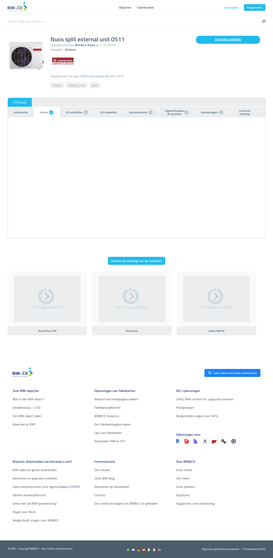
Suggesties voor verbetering (195, 503)
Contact (99, 495)
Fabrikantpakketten (107, 407)
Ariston (70, 49)
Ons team (182, 478)
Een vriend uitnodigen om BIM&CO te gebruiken (126, 503)
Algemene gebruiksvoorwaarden (220, 549)
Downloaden (228, 40)
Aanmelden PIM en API (109, 441)
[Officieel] (20, 102)
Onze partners (185, 486)
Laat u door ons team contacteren (235, 373)
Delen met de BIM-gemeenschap (35, 503)
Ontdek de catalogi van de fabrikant (136, 260)
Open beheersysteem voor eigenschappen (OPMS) (46, 486)
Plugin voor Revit (24, 511)
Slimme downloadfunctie (29, 495)
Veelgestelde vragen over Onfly (197, 416)
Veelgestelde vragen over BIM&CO (36, 520)
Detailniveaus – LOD (26, 407)
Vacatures (183, 495)
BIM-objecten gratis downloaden (35, 469)
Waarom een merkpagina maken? (116, 399)
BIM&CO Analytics (106, 416)
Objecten (125, 7)
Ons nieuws (102, 469)
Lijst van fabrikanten (108, 432)
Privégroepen (185, 407)
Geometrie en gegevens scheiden (35, 478)
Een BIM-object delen (27, 416)
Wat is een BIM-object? (29, 399)
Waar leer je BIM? (24, 424)
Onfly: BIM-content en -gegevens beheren (204, 399)
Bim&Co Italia (85, 45)
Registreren (254, 7)
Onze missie (184, 469)
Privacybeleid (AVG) (254, 549)
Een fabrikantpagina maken (112, 424)
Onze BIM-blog (104, 478)
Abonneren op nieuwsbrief (111, 486)
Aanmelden (231, 7)
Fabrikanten (145, 7)
